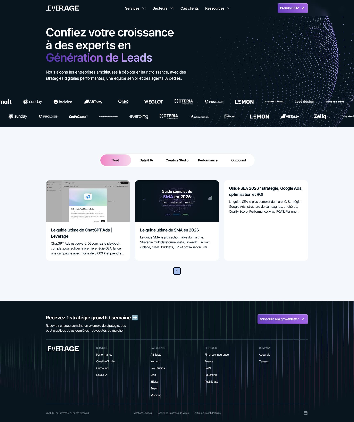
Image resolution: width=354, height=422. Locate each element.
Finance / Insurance (217, 354)
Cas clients (189, 8)
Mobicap (156, 395)
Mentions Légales (143, 412)
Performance (104, 354)
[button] (135, 8)
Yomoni (155, 361)
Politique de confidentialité (207, 412)
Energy (209, 361)
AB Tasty (156, 354)
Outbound (102, 368)
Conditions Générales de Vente (173, 412)
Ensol (154, 388)
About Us (264, 354)
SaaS (208, 368)
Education (211, 375)
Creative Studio (105, 361)
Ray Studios (158, 368)
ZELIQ (154, 381)
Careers (264, 361)
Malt (153, 375)
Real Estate (211, 381)
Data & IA (101, 375)
